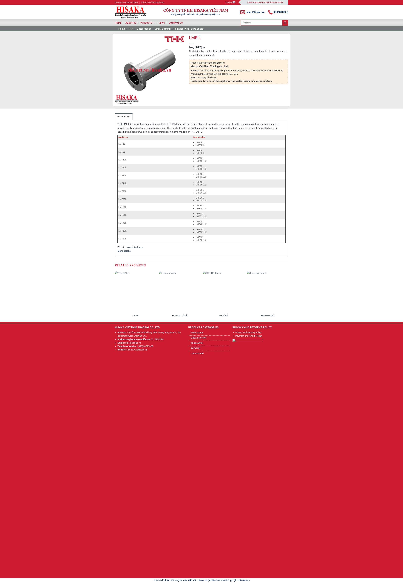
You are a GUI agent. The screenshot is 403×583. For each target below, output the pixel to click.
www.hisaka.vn (135, 247)
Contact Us (176, 23)
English (228, 2)
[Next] (288, 296)
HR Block (223, 315)
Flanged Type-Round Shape (189, 28)
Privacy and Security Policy (152, 2)
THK (130, 28)
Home (118, 23)
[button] (119, 101)
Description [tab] (123, 117)
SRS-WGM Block (179, 315)
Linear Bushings (163, 28)
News (162, 23)
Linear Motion (144, 28)
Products (146, 23)
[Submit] (285, 23)
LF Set (135, 315)
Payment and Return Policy (126, 2)
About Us (130, 23)
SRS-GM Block (268, 315)
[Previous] (115, 296)
